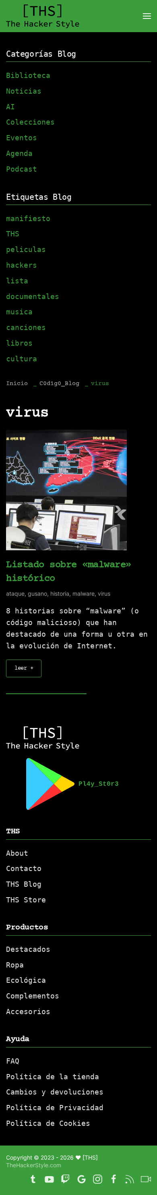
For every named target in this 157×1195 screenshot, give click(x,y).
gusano (37, 593)
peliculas (26, 249)
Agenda (19, 153)
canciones (26, 327)
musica (19, 311)
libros (19, 343)
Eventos (21, 137)
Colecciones (30, 122)
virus (104, 593)
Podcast (21, 169)
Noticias (23, 91)
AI (10, 106)
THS (12, 234)
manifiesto (28, 218)
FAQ (12, 1061)
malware (83, 593)
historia (59, 593)
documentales (32, 296)
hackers (21, 265)
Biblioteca (28, 75)
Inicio (17, 383)
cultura (21, 359)
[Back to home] (42, 16)
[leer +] (66, 489)
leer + (23, 668)
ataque (15, 593)
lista (17, 281)
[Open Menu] (147, 16)
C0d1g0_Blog (59, 383)
